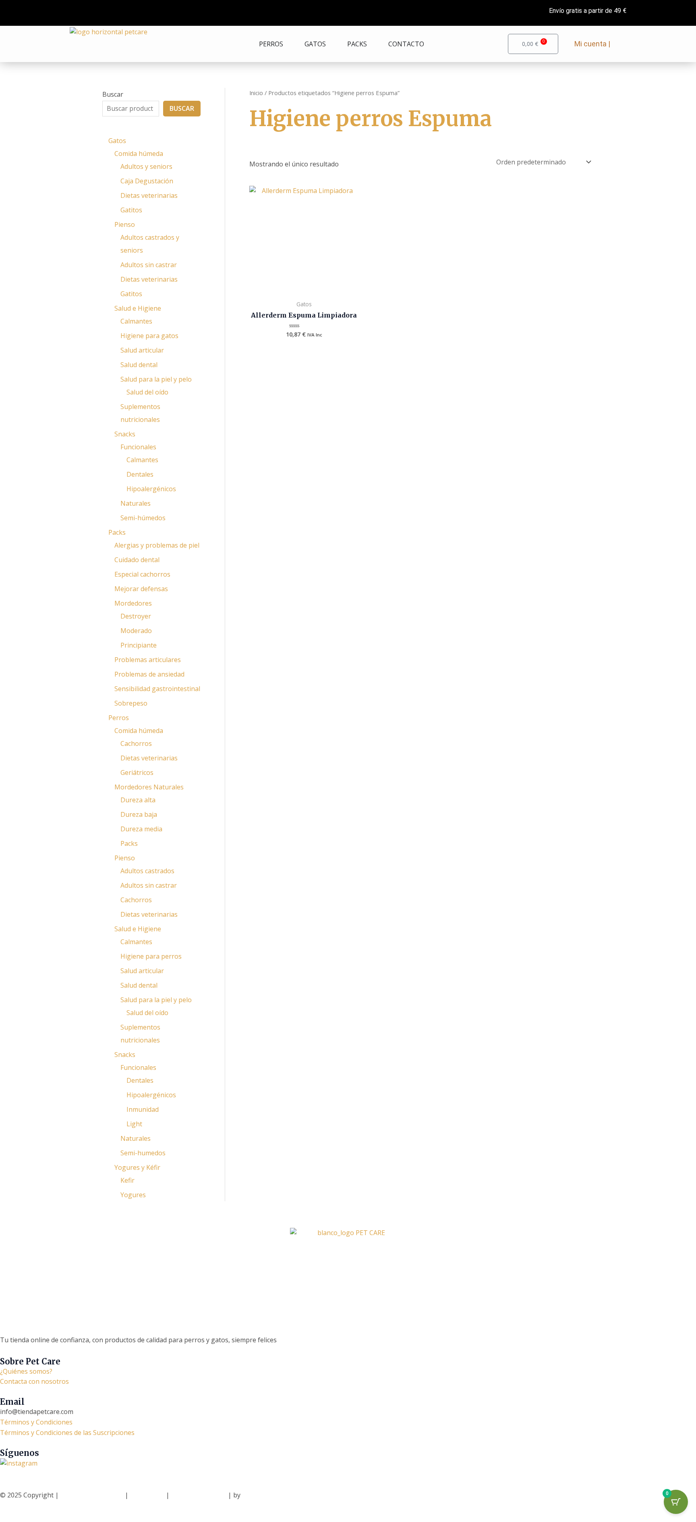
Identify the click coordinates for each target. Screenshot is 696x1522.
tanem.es (255, 1495)
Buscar (112, 94)
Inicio (256, 93)
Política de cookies (199, 1495)
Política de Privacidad (91, 1495)
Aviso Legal (147, 1495)
